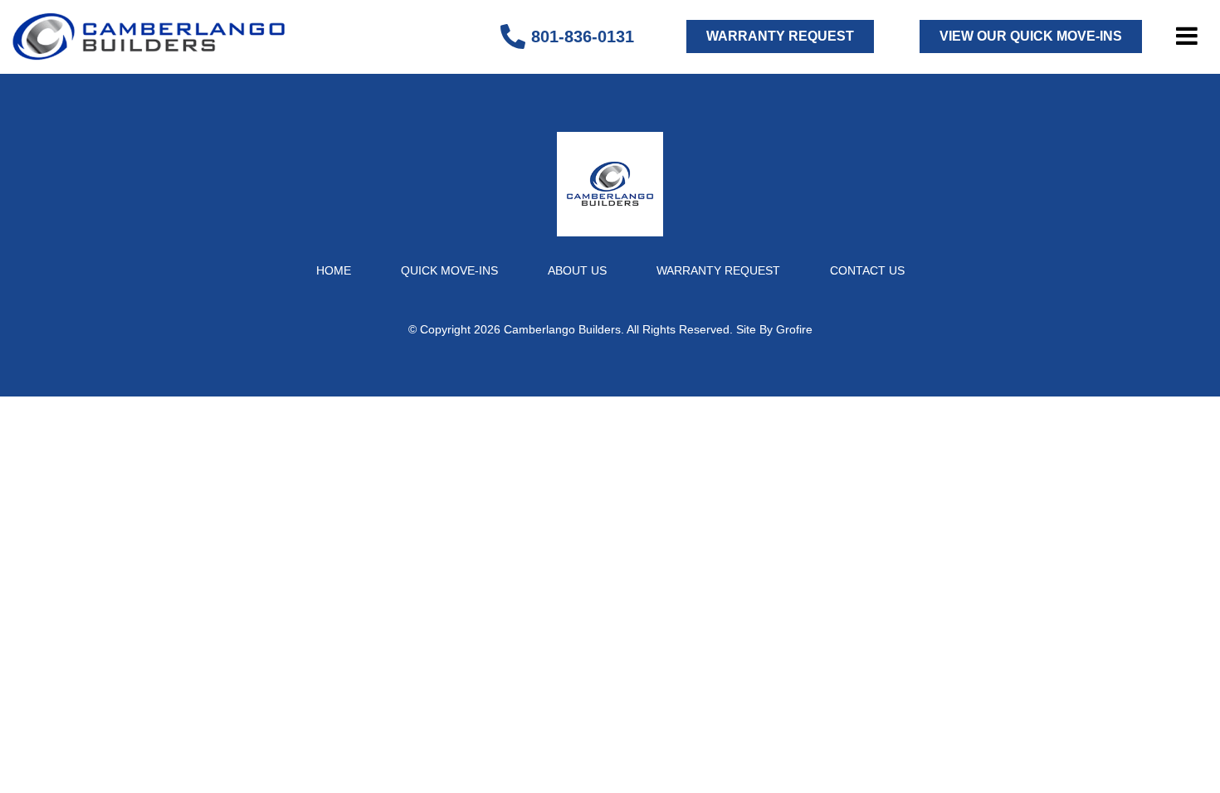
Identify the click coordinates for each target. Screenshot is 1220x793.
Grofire (794, 329)
